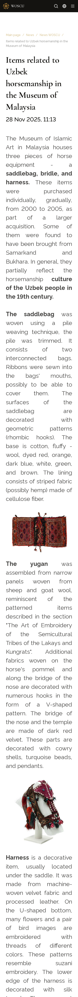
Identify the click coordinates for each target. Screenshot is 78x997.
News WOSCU (50, 35)
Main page (13, 35)
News (30, 35)
